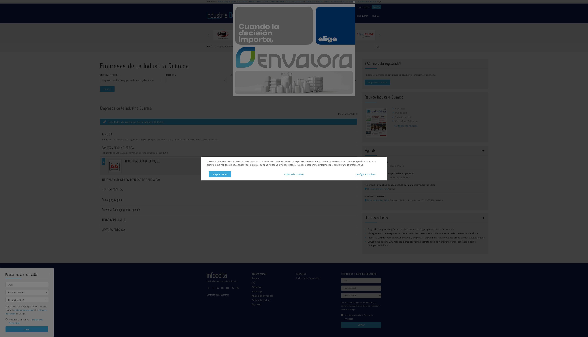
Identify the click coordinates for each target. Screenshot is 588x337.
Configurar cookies (365, 174)
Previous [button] (208, 35)
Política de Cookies (294, 174)
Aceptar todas (220, 174)
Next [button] (379, 35)
